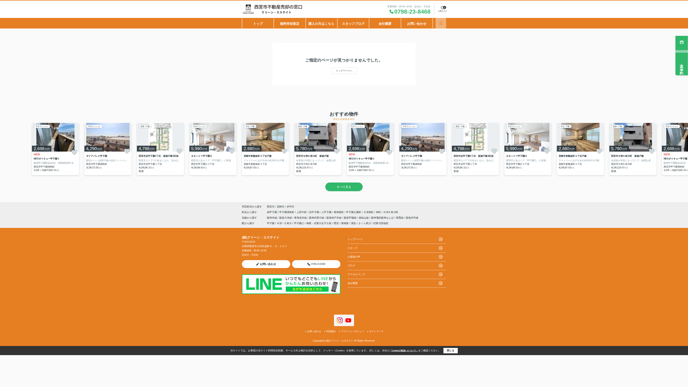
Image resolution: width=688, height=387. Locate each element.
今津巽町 (369, 212)
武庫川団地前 (380, 223)
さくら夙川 (364, 223)
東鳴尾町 (339, 212)
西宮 (336, 223)
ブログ (351, 265)
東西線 (400, 217)
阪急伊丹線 (412, 217)
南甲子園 (272, 212)
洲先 (353, 223)
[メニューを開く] (440, 23)
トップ (258, 23)
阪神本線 (272, 217)
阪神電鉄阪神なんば (382, 217)
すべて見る (344, 186)
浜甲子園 (314, 212)
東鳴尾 (345, 223)
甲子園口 (299, 223)
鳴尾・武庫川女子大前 (318, 223)
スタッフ (353, 248)
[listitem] (265, 149)
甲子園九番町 (354, 212)
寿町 (379, 212)
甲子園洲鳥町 (287, 212)
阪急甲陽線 (350, 217)
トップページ (355, 239)
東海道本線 (300, 217)
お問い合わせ (416, 23)
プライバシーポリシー (352, 331)
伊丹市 (290, 206)
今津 (279, 223)
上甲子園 (326, 212)
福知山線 (364, 217)
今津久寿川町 (390, 212)
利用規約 (331, 331)
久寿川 (288, 223)
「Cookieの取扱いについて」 (404, 350)
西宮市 (270, 206)
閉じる (450, 350)
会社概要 (385, 23)
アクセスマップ (356, 274)
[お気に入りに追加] (74, 153)
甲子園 (270, 223)
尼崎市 (280, 206)
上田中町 (302, 212)
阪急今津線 (286, 217)
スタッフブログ (353, 23)
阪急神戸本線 (334, 217)
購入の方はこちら (321, 23)
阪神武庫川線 (317, 217)
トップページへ (344, 70)
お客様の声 (354, 256)
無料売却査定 (289, 23)
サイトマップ (376, 331)
